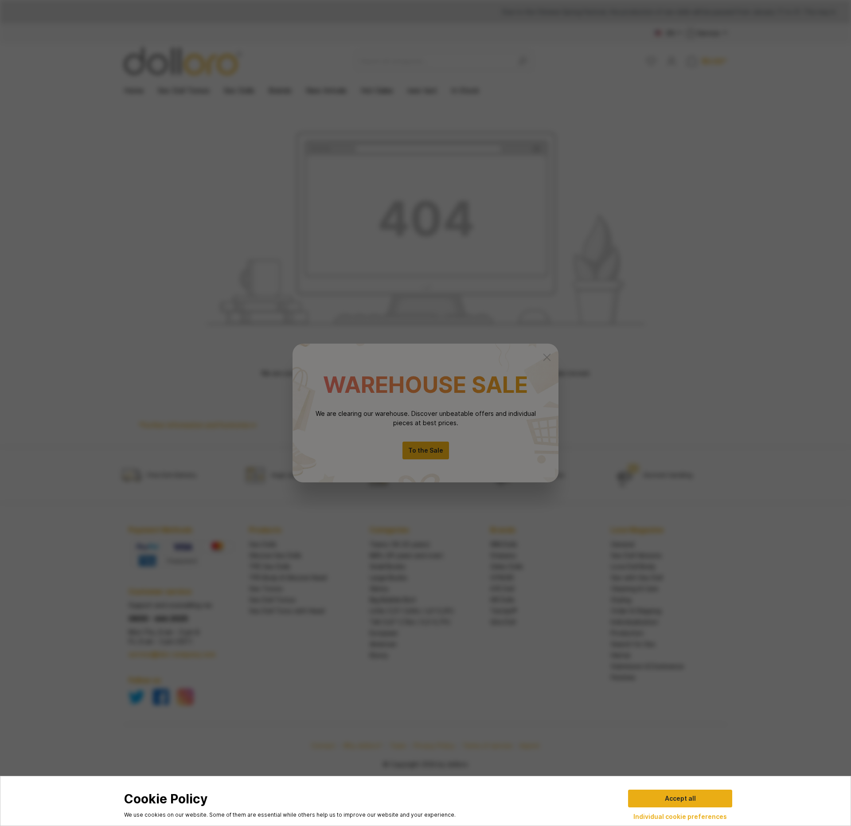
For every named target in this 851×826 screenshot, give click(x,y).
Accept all (680, 798)
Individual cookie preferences (680, 816)
